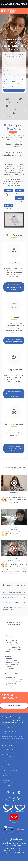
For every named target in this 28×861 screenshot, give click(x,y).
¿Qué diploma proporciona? (13, 592)
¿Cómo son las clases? (11, 602)
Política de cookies (17, 841)
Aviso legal (8, 839)
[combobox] (4, 71)
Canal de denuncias (9, 843)
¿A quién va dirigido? (10, 597)
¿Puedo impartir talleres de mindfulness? (12, 609)
